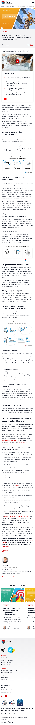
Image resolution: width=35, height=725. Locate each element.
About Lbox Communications (9, 670)
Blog (2, 675)
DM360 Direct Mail (6, 662)
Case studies (4, 677)
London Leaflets (5, 664)
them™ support (6, 689)
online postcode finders (9, 440)
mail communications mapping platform (16, 516)
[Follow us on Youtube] (6, 696)
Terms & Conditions (14, 713)
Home (2, 6)
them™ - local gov (7, 660)
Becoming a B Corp (6, 672)
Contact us (4, 679)
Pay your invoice (5, 685)
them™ (19, 485)
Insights (8, 6)
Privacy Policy (5, 713)
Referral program (6, 692)
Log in (3, 687)
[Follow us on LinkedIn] (2, 696)
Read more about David (9, 577)
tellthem (13, 6)
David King (5, 565)
